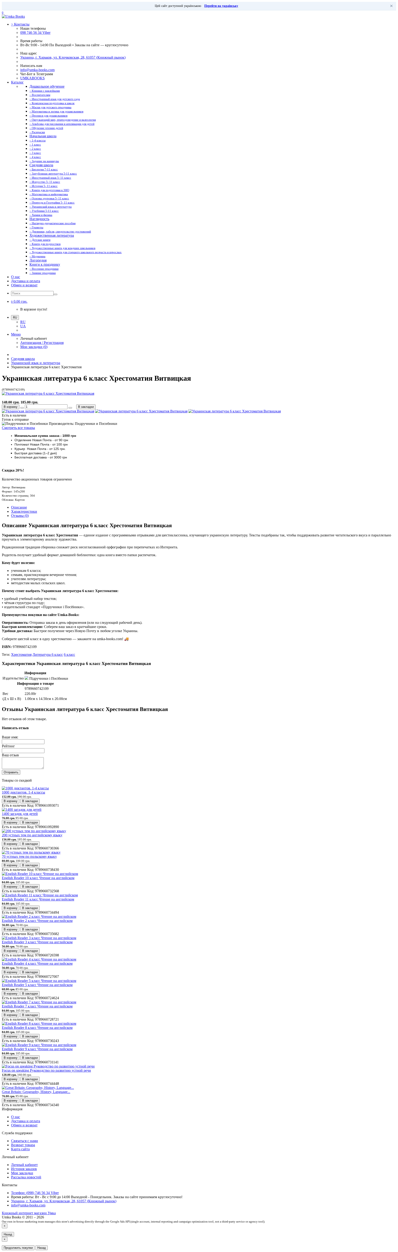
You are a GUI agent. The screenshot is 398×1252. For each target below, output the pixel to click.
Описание (19, 507)
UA (23, 326)
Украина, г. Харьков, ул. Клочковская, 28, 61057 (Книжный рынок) (73, 57)
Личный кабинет (24, 1165)
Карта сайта (20, 1149)
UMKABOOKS (32, 78)
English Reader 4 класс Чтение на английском (37, 963)
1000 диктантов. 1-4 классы (23, 792)
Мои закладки (22, 1173)
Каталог (17, 82)
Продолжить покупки (18, 1247)
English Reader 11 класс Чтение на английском (38, 899)
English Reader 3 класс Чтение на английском (37, 942)
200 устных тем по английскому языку (32, 835)
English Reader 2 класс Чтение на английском (37, 921)
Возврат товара (23, 1145)
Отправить (11, 772)
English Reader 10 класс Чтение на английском (38, 878)
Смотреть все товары (18, 428)
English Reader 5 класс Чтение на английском (37, 985)
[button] (19, 301)
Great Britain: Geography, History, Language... (36, 1092)
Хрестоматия (21, 654)
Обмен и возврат (24, 285)
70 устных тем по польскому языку (29, 856)
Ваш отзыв (10, 755)
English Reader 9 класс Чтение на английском (37, 1049)
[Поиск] (55, 294)
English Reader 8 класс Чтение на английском (37, 1028)
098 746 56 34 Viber (35, 33)
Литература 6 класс (47, 654)
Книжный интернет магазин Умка (29, 1213)
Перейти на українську (221, 6)
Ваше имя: (10, 737)
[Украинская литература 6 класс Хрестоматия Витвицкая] (48, 393)
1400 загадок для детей (20, 814)
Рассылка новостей (26, 1177)
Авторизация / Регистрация (42, 343)
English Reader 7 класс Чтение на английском (37, 1006)
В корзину (11, 407)
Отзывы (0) (20, 516)
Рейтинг (8, 746)
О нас (15, 277)
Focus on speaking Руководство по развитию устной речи (46, 1070)
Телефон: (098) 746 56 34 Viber (35, 1193)
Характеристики (24, 511)
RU (23, 322)
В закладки (86, 407)
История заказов (24, 1169)
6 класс (69, 654)
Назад (8, 1234)
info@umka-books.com (37, 70)
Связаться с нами (24, 1141)
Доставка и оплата (25, 281)
